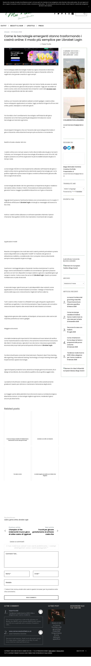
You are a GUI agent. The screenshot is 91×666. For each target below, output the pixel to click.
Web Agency (52, 651)
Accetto (35, 9)
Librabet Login (23, 520)
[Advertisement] (31, 498)
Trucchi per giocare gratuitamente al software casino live (43, 530)
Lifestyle (6, 32)
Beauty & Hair (56, 623)
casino (6, 520)
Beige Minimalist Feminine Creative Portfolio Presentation (72, 169)
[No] (89, 7)
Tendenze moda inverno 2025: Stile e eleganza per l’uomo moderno (75, 355)
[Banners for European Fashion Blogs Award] (74, 268)
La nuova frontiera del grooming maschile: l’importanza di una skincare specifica (56, 632)
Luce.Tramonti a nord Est (17, 634)
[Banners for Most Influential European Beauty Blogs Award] (74, 371)
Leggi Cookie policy (51, 9)
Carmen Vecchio (46, 44)
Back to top (80, 651)
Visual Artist (60, 651)
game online (13, 520)
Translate (78, 192)
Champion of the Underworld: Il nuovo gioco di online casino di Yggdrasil (20, 530)
